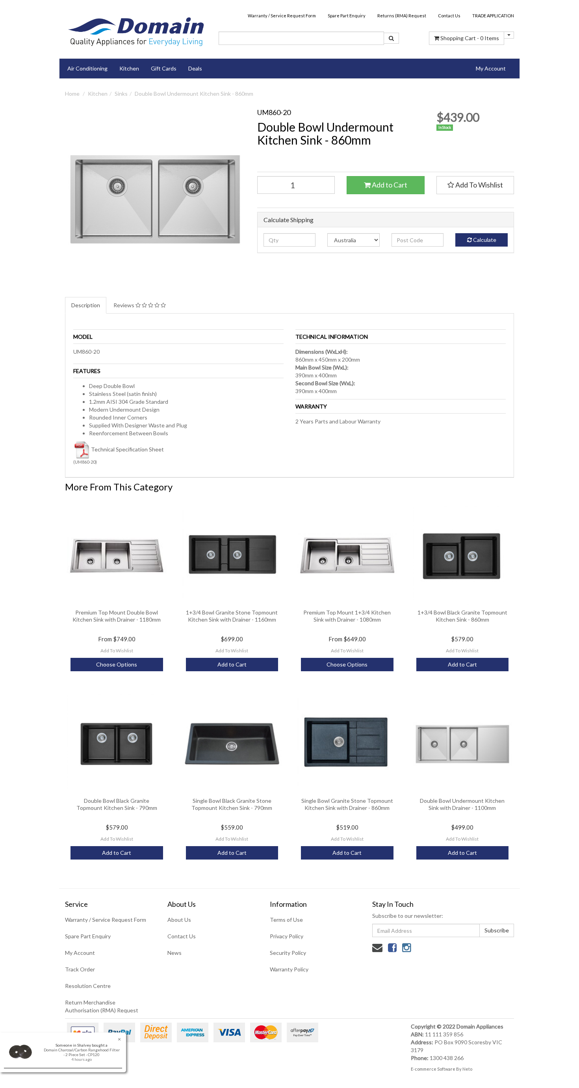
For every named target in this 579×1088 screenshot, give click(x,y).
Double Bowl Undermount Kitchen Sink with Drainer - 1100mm (462, 804)
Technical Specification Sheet (127, 449)
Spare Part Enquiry (347, 15)
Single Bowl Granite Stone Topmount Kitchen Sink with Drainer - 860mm (347, 804)
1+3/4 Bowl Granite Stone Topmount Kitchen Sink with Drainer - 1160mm (232, 616)
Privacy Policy (286, 936)
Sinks (121, 93)
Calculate (484, 239)
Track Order (80, 969)
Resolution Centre (88, 985)
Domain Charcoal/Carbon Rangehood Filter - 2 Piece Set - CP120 (82, 1052)
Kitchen (129, 68)
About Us (179, 919)
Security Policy (288, 952)
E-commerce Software (433, 1068)
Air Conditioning (87, 68)
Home (72, 93)
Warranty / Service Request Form (282, 15)
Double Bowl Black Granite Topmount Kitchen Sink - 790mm (116, 804)
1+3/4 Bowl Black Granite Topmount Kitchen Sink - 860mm (462, 616)
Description (85, 305)
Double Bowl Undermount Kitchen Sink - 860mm (194, 93)
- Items (469, 38)
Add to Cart (389, 184)
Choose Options (116, 664)
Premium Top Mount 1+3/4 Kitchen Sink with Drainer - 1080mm (347, 616)
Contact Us (449, 15)
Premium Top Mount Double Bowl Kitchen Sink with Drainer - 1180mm (116, 616)
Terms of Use (286, 919)
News (174, 952)
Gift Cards (163, 68)
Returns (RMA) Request (401, 15)
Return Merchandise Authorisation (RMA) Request (101, 1006)
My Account (80, 952)
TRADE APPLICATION (493, 15)
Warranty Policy (289, 969)
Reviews (124, 305)
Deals (195, 68)
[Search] (391, 38)
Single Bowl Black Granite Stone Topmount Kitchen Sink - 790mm (231, 804)
